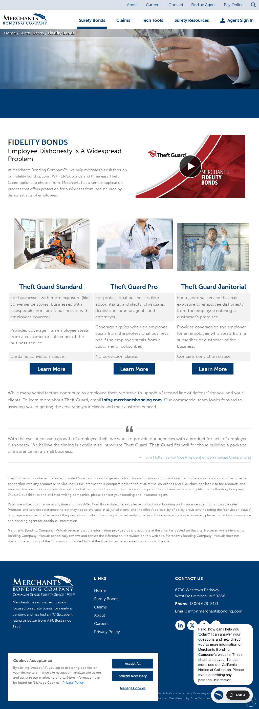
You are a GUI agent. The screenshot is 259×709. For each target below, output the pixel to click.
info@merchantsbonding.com (132, 399)
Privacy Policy (107, 631)
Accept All (133, 663)
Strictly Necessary (133, 676)
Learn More (51, 369)
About (99, 615)
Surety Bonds (106, 598)
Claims (100, 607)
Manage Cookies (132, 688)
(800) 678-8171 (204, 603)
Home (100, 590)
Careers (101, 623)
